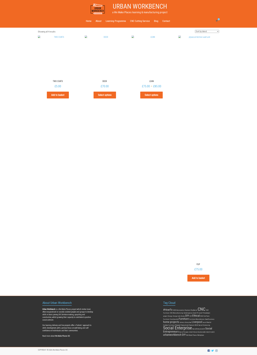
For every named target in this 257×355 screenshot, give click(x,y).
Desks (183, 316)
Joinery (182, 322)
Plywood (177, 325)
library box (188, 322)
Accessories (180, 310)
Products (191, 325)
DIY (187, 315)
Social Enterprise (177, 327)
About (98, 20)
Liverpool (197, 322)
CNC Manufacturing (176, 313)
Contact (166, 20)
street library (193, 332)
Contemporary (188, 313)
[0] (217, 21)
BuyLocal (188, 310)
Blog (156, 20)
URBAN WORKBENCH (140, 6)
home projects (171, 322)
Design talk (176, 316)
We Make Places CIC (60, 350)
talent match (210, 332)
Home (88, 20)
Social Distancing (204, 325)
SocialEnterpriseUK (198, 329)
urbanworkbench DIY (174, 334)
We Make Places (191, 335)
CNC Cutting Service (140, 20)
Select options (105, 95)
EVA (201, 316)
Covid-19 (195, 313)
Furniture (184, 318)
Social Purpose (184, 332)
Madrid (208, 322)
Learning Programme (116, 20)
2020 (174, 310)
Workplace (200, 335)
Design (170, 316)
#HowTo (168, 309)
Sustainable (202, 332)
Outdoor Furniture (169, 325)
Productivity (184, 325)
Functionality (174, 319)
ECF (190, 316)
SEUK (196, 325)
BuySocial (194, 310)
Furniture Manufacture (196, 319)
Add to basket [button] (57, 95)
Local (204, 322)
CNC (201, 309)
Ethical (196, 315)
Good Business (209, 319)
